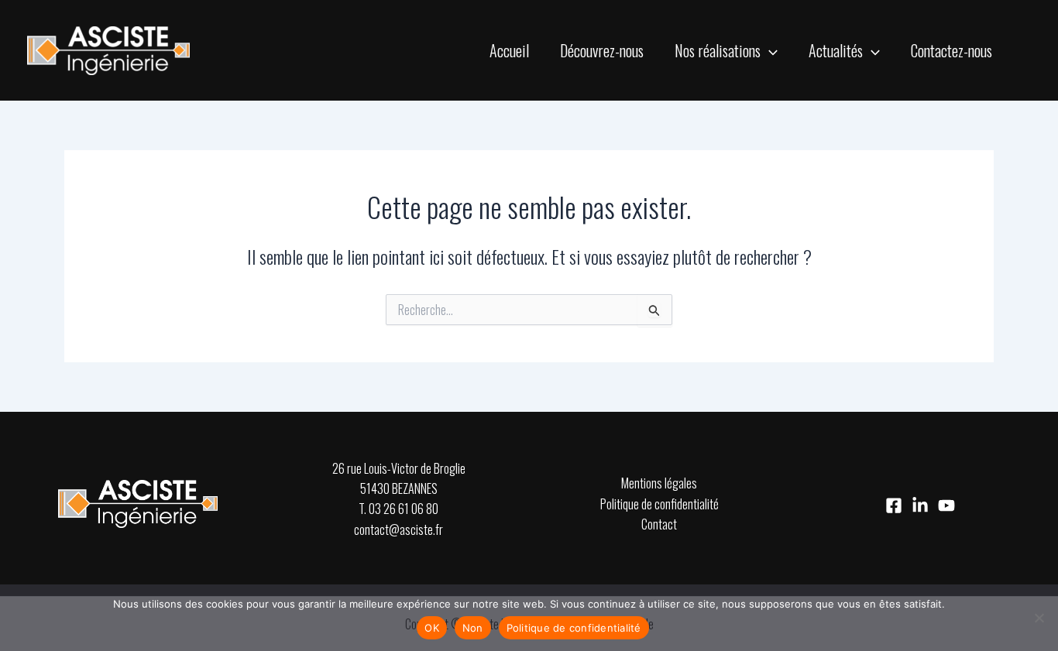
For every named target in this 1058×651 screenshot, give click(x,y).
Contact (659, 524)
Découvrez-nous (602, 50)
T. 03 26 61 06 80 (398, 508)
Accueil (509, 50)
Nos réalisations (718, 50)
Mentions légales (659, 483)
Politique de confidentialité (659, 504)
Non (472, 628)
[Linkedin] (920, 505)
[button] (769, 50)
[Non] (1038, 617)
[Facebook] (893, 505)
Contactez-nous (951, 50)
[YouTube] (946, 505)
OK (431, 628)
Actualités (836, 50)
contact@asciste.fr (398, 529)
